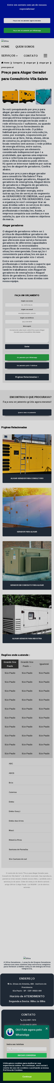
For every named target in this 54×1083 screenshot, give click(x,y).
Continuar (27, 1077)
